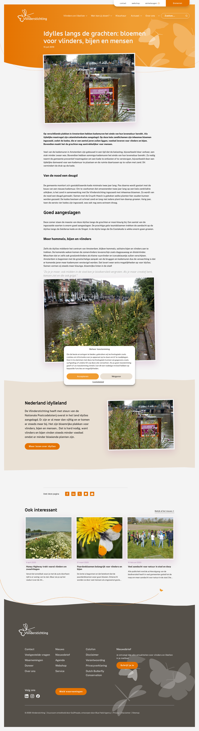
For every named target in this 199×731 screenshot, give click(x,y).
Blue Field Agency (103, 713)
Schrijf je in (127, 665)
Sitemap (135, 713)
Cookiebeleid (98, 382)
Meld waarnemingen (71, 691)
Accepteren (82, 376)
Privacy (116, 713)
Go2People (75, 713)
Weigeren (116, 376)
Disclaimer (125, 713)
